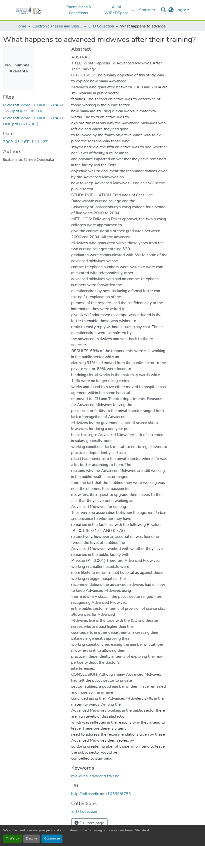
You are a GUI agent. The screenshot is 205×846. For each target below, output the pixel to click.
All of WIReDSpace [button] (116, 10)
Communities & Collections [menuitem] (79, 10)
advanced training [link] (105, 776)
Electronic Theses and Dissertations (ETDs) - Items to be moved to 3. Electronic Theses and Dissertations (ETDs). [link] (57, 26)
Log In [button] (181, 10)
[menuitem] (118, 10)
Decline (31, 838)
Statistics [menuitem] (147, 10)
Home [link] (21, 26)
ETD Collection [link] (101, 26)
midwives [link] (79, 776)
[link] (34, 108)
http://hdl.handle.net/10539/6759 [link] (101, 794)
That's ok (12, 838)
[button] (35, 10)
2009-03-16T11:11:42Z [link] (25, 142)
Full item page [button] (91, 823)
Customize (52, 838)
